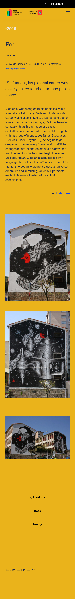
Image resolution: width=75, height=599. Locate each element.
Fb (23, 569)
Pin (34, 569)
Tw (14, 569)
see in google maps (15, 68)
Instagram (57, 3)
